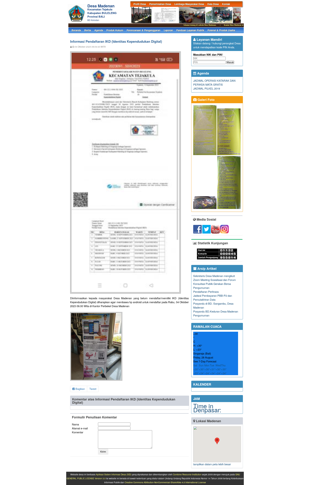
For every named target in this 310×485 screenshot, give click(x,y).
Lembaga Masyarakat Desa (189, 4)
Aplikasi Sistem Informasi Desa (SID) (113, 474)
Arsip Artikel (206, 268)
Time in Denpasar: (207, 407)
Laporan (168, 30)
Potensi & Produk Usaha (221, 30)
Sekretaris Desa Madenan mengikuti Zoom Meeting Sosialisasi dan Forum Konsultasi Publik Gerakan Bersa (214, 280)
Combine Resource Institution (187, 474)
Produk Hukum (114, 30)
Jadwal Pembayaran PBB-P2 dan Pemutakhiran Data (212, 297)
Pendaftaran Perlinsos (206, 291)
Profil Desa (139, 4)
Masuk (230, 62)
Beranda (76, 30)
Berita (87, 30)
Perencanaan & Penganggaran (143, 30)
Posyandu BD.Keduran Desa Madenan (215, 311)
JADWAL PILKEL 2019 (206, 88)
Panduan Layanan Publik (190, 30)
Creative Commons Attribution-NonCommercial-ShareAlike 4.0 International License (165, 482)
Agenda (98, 30)
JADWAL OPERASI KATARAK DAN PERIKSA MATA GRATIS (214, 82)
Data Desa (213, 4)
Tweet (92, 389)
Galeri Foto (206, 99)
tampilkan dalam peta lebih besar (212, 464)
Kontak (226, 4)
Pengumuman (201, 288)
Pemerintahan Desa (160, 4)
